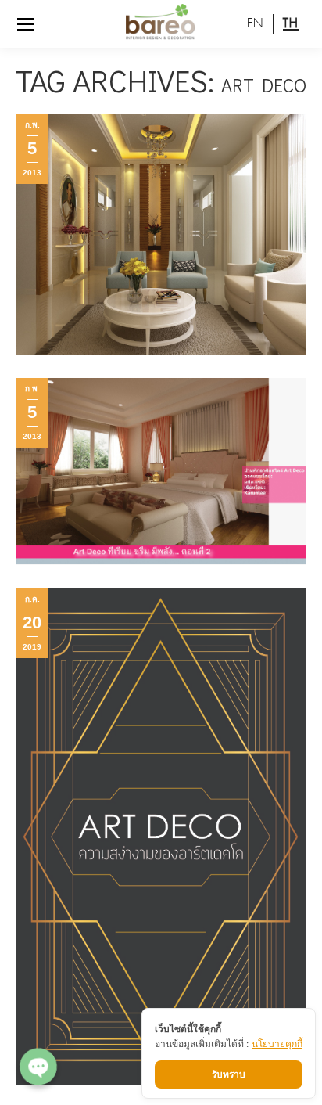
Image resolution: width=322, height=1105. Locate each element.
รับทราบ (228, 1074)
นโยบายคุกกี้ (277, 1043)
